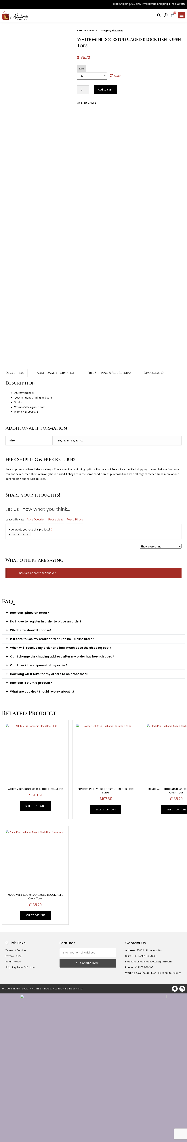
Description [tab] (14, 373)
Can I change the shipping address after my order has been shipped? (62, 656)
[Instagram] (182, 989)
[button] (159, 15)
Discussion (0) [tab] (154, 373)
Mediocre (15, 534)
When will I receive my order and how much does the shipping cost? (60, 648)
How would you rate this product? (30, 529)
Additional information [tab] (56, 373)
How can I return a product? (31, 683)
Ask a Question (36, 519)
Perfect (29, 534)
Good (24, 534)
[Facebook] (175, 989)
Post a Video (56, 519)
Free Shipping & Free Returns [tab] (109, 373)
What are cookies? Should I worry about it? (42, 691)
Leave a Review (14, 519)
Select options (35, 806)
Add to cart (105, 89)
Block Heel (117, 30)
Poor (11, 534)
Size (81, 69)
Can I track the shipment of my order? (38, 665)
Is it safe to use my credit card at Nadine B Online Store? (52, 639)
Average (20, 534)
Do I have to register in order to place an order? (45, 621)
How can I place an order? (29, 613)
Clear (117, 75)
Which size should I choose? (30, 630)
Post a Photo (74, 519)
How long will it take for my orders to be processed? (49, 674)
